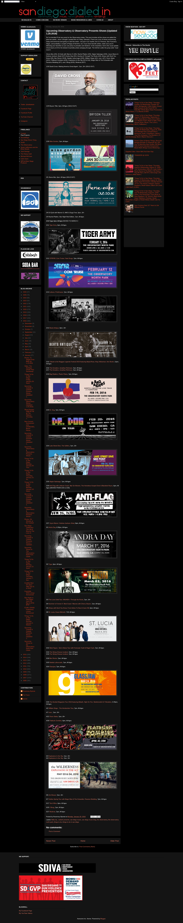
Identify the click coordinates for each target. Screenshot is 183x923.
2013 (25, 660)
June (27, 341)
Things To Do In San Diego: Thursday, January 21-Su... (29, 475)
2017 (25, 318)
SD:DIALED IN (26, 20)
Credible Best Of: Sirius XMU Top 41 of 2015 (29, 585)
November (28, 326)
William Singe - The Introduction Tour (61, 708)
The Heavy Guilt (26, 154)
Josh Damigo (25, 151)
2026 (25, 292)
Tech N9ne (53, 803)
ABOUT (110, 20)
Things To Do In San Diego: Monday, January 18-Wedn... (29, 486)
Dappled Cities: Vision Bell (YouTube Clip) (139, 151)
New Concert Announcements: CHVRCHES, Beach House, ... (29, 426)
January (28, 355)
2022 (25, 303)
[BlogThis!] (93, 817)
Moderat (52, 811)
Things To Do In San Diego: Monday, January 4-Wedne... (28, 620)
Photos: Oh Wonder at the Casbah (29, 521)
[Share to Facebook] (97, 817)
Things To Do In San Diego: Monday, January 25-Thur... (29, 463)
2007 (25, 678)
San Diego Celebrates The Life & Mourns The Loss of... (29, 529)
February (28, 352)
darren (25, 699)
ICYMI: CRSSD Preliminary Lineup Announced (29, 610)
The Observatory (26, 145)
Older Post (114, 841)
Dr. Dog (52, 410)
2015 (25, 654)
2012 (25, 663)
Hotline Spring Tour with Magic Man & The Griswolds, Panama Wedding (73, 799)
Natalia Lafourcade (56, 662)
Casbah (23, 133)
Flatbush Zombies (56, 720)
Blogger (102, 919)
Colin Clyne (24, 159)
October (28, 329)
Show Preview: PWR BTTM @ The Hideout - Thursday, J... (29, 414)
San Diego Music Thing (28, 140)
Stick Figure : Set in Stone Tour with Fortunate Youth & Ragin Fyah (72, 648)
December (28, 323)
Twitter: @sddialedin (27, 104)
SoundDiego (25, 137)
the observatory (102, 820)
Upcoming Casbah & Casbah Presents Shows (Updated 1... (28, 391)
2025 (25, 295)
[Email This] (91, 817)
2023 (25, 300)
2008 (25, 675)
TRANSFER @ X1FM (141, 155)
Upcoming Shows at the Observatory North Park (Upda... (29, 645)
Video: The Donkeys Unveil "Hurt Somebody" (29, 368)
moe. (50, 712)
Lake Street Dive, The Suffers (59, 446)
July (26, 338)
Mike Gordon (54, 141)
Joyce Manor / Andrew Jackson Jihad (62, 523)
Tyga (50, 564)
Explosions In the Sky (56, 756)
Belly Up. (54, 820)
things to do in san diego (71, 822)
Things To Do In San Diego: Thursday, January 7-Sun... (28, 575)
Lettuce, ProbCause (56, 292)
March (27, 349)
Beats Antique (54, 328)
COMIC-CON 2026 (42, 20)
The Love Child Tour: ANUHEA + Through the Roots (66, 599)
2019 (25, 312)
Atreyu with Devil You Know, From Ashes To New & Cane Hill (69, 608)
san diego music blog (89, 820)
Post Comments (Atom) (87, 846)
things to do (58, 822)
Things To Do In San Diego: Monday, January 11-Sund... (29, 563)
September (29, 332)
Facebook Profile (26, 113)
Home (83, 841)
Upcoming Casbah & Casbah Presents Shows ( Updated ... (28, 540)
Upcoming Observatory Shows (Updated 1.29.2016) (29, 403)
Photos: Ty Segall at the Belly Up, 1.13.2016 (29, 360)
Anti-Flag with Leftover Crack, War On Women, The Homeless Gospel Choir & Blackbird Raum (81, 486)
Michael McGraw (26, 156)
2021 (25, 306)
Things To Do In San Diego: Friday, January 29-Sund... (29, 378)
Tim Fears (26, 695)
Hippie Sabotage (55, 481)
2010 (25, 669)
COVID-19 (99, 20)
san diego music (75, 820)
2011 (25, 666)
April (26, 346)
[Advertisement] (144, 232)
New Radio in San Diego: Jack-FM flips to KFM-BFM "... (29, 601)
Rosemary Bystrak (29, 691)
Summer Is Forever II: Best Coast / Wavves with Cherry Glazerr (70, 604)
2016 (25, 321)
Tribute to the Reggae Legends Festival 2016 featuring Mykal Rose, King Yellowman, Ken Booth (82, 362)
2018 (25, 315)
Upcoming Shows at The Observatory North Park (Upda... (29, 552)
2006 (25, 680)
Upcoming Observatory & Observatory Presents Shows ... (29, 451)
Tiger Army (53, 225)
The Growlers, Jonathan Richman (61, 368)
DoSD (23, 142)
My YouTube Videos (25, 913)
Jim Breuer (52, 795)
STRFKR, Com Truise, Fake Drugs (61, 258)
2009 (25, 672)
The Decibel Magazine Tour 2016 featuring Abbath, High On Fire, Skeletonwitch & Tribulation (81, 702)
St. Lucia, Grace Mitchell (57, 612)
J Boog (52, 807)
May (26, 344)
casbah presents (63, 820)
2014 (25, 657)
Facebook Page (26, 108)
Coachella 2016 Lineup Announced (29, 593)
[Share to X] (95, 817)
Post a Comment (54, 831)
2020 (25, 309)
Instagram (24, 121)
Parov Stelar (54, 716)
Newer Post (50, 841)
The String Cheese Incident (59, 652)
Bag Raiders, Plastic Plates (59, 374)
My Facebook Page (25, 911)
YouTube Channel (27, 117)
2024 (25, 298)
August (27, 335)
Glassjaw (52, 666)
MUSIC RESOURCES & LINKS (81, 20)
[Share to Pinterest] (99, 817)
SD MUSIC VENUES (60, 20)
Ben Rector (53, 658)
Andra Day (52, 527)
